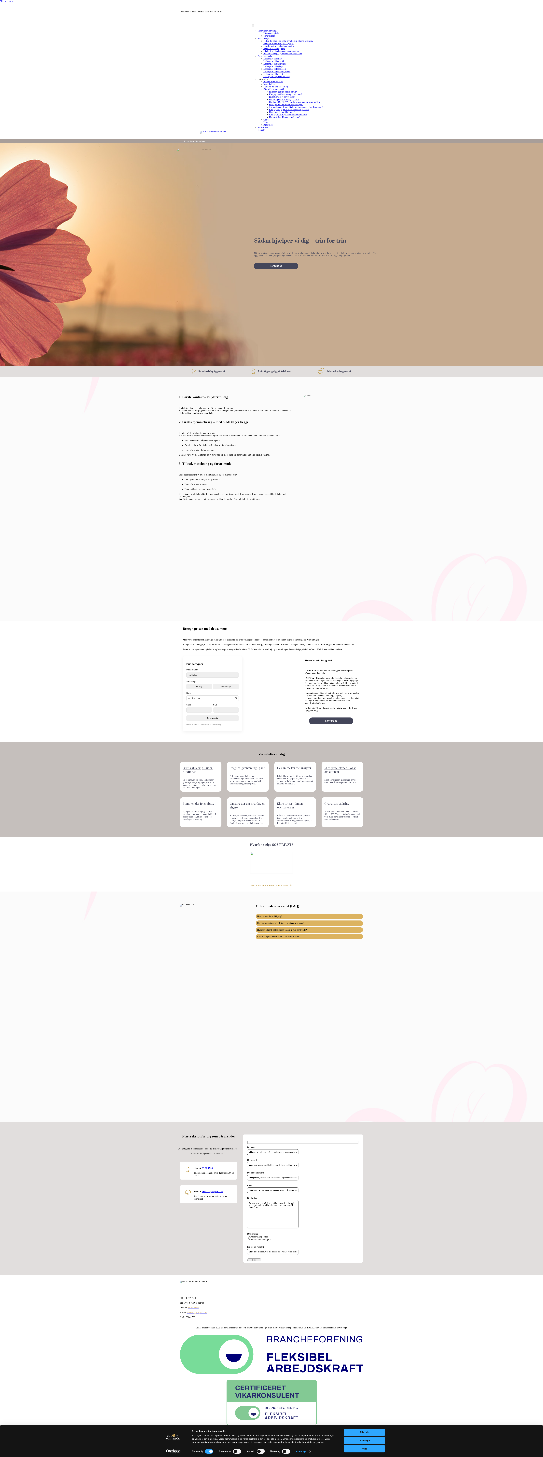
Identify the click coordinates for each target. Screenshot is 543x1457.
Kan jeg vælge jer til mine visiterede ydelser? (289, 109)
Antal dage (191, 681)
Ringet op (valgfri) (255, 1247)
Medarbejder (192, 670)
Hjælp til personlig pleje (274, 48)
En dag (199, 686)
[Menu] (253, 25)
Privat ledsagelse (265, 56)
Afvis (364, 1449)
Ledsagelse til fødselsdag (274, 69)
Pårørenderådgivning (267, 31)
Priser (266, 122)
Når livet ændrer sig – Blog (275, 86)
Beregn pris (212, 718)
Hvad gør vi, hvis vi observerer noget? (286, 104)
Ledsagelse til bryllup (273, 66)
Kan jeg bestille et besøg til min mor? (285, 94)
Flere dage (226, 686)
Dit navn (251, 1147)
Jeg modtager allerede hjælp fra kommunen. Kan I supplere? (296, 107)
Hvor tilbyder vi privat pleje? (282, 97)
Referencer (268, 125)
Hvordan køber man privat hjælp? (278, 43)
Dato (188, 693)
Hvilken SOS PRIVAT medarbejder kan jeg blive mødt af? (295, 102)
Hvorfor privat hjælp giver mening (278, 46)
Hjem (186, 141)
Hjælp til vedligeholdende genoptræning (281, 51)
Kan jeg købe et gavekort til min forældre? (288, 114)
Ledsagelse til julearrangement (276, 71)
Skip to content (6, 1)
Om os (266, 120)
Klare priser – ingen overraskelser (290, 805)
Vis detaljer (301, 1451)
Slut (215, 705)
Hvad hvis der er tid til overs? (282, 112)
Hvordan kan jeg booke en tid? (283, 92)
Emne (249, 1185)
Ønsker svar (259, 1237)
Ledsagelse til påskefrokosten (276, 76)
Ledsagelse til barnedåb (273, 61)
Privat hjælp (263, 38)
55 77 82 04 (207, 1168)
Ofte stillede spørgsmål (273, 89)
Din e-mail (252, 1160)
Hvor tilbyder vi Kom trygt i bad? (284, 99)
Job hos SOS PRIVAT (273, 81)
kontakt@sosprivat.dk (212, 1191)
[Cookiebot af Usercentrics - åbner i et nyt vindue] (173, 1451)
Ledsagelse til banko (272, 58)
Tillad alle (364, 1432)
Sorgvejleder (269, 36)
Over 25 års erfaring (336, 803)
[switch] (237, 1451)
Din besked (252, 1198)
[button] (309, 916)
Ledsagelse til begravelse (274, 64)
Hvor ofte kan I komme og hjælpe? (284, 117)
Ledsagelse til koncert (273, 74)
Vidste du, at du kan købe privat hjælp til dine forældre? (288, 41)
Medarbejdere (269, 84)
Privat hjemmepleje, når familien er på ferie (282, 53)
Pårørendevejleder (271, 33)
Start (188, 705)
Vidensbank (263, 127)
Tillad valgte (364, 1440)
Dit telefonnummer (255, 1173)
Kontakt (261, 130)
